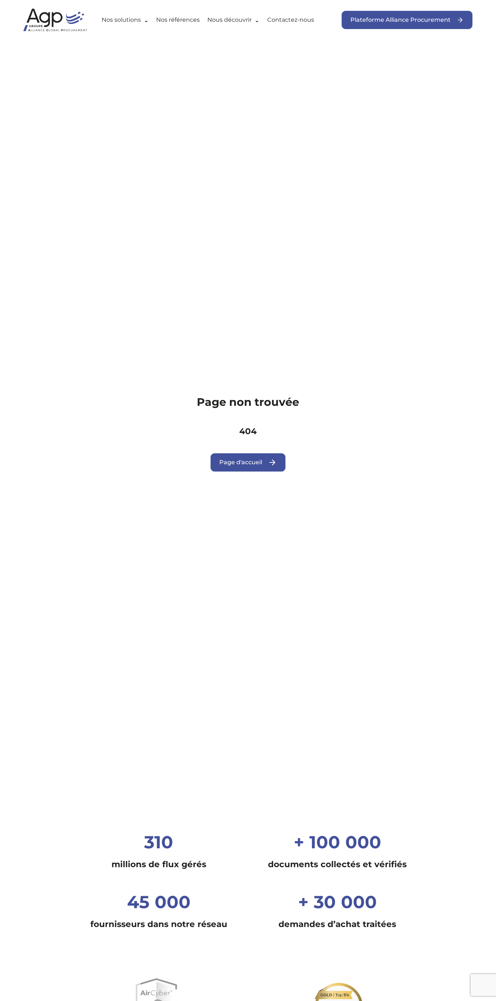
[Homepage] (61, 20)
